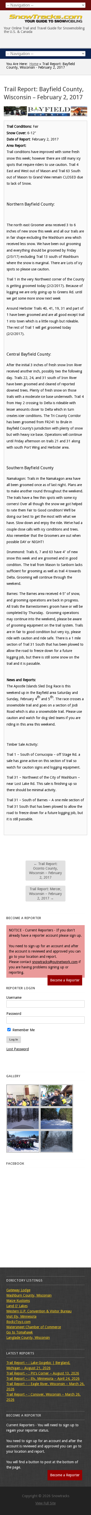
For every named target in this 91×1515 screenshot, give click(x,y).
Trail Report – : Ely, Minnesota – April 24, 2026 (43, 1379)
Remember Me (23, 1030)
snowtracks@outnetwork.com (55, 962)
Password (13, 1014)
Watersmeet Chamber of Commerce (33, 1327)
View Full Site (45, 1503)
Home (33, 64)
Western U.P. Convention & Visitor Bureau (39, 1311)
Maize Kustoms (18, 1301)
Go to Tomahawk (19, 1332)
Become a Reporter (65, 980)
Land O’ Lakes (17, 1306)
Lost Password (17, 1049)
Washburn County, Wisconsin (29, 1295)
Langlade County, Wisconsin (28, 1338)
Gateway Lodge (18, 1290)
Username (13, 998)
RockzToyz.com (18, 1322)
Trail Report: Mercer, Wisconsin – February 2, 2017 (45, 893)
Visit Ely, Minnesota (21, 1316)
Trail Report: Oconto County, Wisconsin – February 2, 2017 (45, 871)
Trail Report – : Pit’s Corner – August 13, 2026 (42, 1373)
